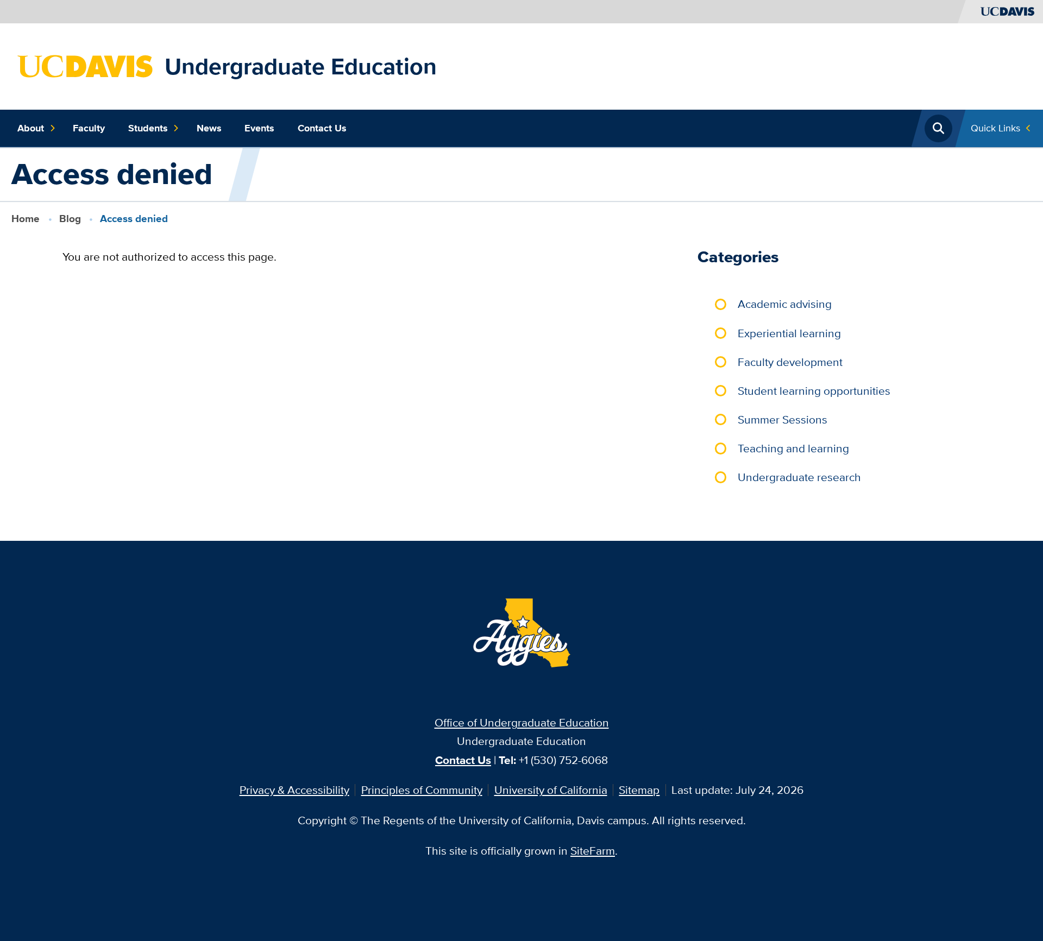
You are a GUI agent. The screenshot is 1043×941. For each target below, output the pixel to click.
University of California (550, 789)
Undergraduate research (799, 477)
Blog (70, 218)
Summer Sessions (782, 419)
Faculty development (790, 361)
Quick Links (995, 128)
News (209, 128)
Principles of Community (421, 789)
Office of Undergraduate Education (522, 722)
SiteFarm (592, 850)
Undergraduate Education (301, 66)
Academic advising (785, 303)
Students (148, 128)
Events (259, 128)
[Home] (85, 64)
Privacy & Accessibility (294, 789)
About (30, 128)
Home (25, 218)
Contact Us (322, 128)
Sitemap (639, 789)
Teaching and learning (793, 448)
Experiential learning (789, 333)
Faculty (89, 128)
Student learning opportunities (814, 390)
